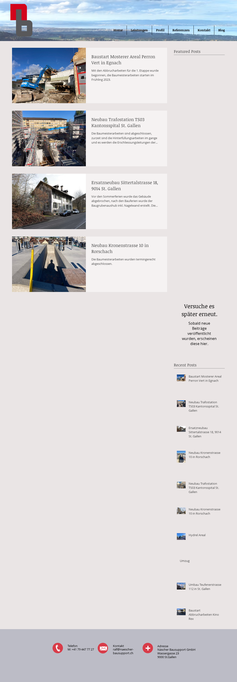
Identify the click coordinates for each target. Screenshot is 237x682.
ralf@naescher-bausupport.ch (123, 651)
